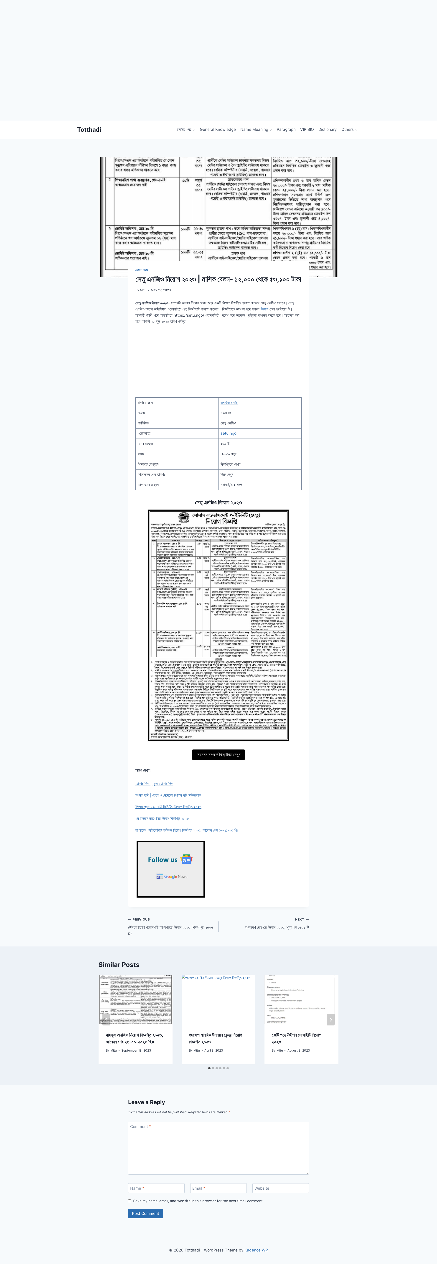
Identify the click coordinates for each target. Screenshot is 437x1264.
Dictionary (327, 129)
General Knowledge (218, 129)
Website (261, 1188)
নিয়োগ (264, 309)
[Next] (331, 1019)
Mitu (143, 290)
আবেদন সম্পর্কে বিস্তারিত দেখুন (218, 754)
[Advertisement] (136, 89)
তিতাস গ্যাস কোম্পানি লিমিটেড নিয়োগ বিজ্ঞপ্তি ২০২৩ (168, 807)
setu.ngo (228, 433)
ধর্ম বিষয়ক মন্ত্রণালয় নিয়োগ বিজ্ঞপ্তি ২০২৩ (162, 818)
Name (137, 1188)
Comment (140, 1126)
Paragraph (286, 129)
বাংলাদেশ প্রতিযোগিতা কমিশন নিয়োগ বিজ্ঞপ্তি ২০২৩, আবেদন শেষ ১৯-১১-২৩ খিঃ (186, 830)
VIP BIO (307, 129)
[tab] (209, 1068)
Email (198, 1188)
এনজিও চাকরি (141, 270)
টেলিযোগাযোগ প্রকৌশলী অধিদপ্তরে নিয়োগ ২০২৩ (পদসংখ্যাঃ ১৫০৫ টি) (170, 927)
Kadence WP (256, 1250)
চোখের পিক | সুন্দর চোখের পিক (154, 783)
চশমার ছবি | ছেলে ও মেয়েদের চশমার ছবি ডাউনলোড (168, 795)
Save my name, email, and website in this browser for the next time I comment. (198, 1201)
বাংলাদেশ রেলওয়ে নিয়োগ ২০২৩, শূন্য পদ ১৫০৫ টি (277, 924)
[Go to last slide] (106, 1019)
